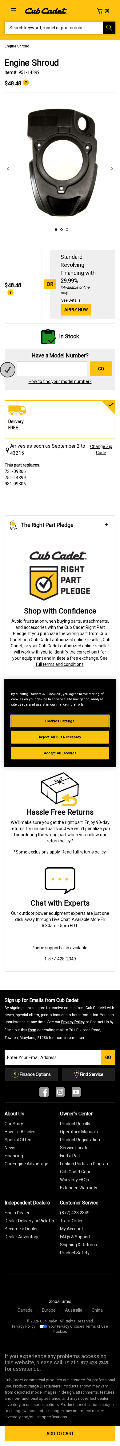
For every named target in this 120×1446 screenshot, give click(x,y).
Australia (73, 1310)
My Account (71, 1228)
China (97, 1310)
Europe (49, 1310)
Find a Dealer (17, 1212)
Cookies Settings (59, 721)
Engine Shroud (17, 46)
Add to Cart (60, 1433)
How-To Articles (20, 1131)
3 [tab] (66, 228)
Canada (25, 1310)
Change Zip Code (101, 449)
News (10, 1147)
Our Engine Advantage (26, 1163)
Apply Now (76, 309)
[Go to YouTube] (76, 1093)
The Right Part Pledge (47, 525)
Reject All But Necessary (60, 737)
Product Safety (75, 1252)
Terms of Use (96, 1326)
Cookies (60, 1332)
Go (101, 368)
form (32, 1030)
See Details (71, 300)
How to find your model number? (60, 381)
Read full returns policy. (84, 851)
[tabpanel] (60, 162)
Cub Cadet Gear (75, 1171)
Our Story (14, 1123)
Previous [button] (8, 168)
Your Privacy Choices (66, 1326)
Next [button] (112, 168)
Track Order (71, 1220)
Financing (14, 1155)
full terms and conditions (60, 664)
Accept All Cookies (60, 753)
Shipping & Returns (78, 1244)
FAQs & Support (75, 1236)
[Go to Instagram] (60, 1093)
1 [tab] (55, 228)
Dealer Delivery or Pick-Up (29, 1220)
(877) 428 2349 (75, 1212)
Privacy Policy (73, 1022)
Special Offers (19, 1139)
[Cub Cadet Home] (46, 10)
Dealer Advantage (22, 1236)
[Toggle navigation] (13, 10)
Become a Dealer (21, 1228)
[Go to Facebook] (44, 1093)
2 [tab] (60, 228)
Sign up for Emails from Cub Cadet (59, 1018)
